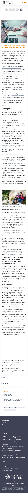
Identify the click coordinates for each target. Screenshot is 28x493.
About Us (4, 433)
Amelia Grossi (5, 366)
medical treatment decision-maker (11, 68)
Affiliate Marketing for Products (10, 468)
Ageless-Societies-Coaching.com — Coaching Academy (11, 454)
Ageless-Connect (6, 425)
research (6, 100)
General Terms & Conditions (9, 464)
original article (15, 372)
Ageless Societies (13, 483)
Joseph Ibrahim (6, 360)
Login (2, 385)
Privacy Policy (5, 466)
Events (4, 429)
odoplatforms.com (16, 481)
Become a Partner (7, 431)
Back (24, 17)
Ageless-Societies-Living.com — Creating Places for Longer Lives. (13, 447)
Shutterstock (16, 209)
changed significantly (18, 95)
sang (21, 51)
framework (18, 154)
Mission (4, 422)
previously (8, 119)
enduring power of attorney (9, 69)
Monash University (16, 364)
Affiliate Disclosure (7, 470)
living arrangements (16, 254)
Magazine (4, 427)
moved (20, 111)
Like (4, 377)
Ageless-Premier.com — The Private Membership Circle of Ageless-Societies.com (14, 440)
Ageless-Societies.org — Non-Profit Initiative (13, 457)
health (7, 254)
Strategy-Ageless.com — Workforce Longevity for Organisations (11, 451)
